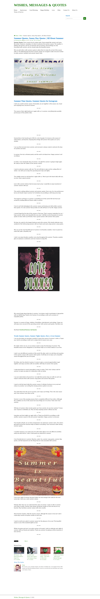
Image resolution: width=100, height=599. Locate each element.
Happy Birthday (44, 10)
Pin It (26, 541)
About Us (74, 10)
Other (59, 10)
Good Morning (34, 10)
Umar (23, 565)
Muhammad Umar (18, 40)
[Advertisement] (39, 24)
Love (53, 10)
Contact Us (66, 10)
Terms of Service (18, 12)
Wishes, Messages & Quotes (40, 5)
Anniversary (23, 10)
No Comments (38, 40)
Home (15, 10)
